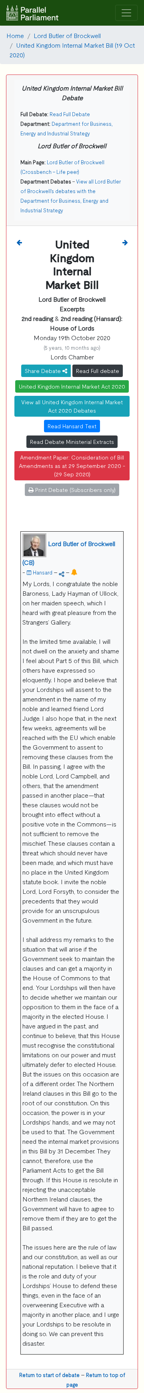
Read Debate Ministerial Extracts (72, 441)
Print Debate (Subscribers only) (75, 490)
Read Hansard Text (72, 426)
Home (15, 35)
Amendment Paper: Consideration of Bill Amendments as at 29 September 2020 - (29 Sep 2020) (72, 465)
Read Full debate (97, 371)
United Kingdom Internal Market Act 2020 (72, 386)
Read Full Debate (70, 114)
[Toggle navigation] (126, 13)
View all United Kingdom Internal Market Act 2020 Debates (72, 406)
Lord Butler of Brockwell (67, 35)
